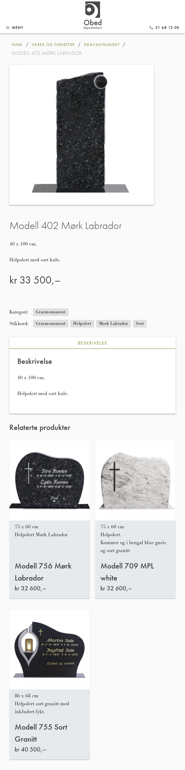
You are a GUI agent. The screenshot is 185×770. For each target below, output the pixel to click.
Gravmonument (51, 312)
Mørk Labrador (113, 324)
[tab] (92, 343)
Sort (140, 324)
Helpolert (82, 324)
